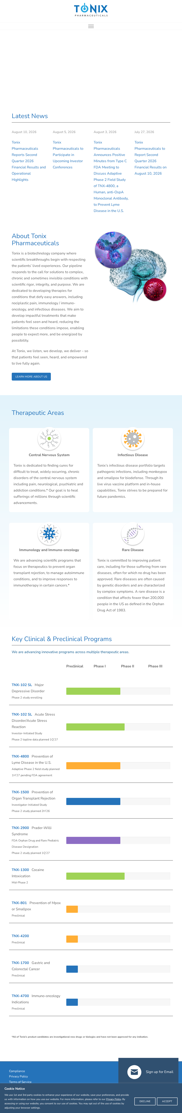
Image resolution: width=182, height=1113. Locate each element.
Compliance (17, 1071)
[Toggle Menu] (91, 26)
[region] (91, 1098)
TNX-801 (19, 903)
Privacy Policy (113, 1099)
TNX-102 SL (22, 684)
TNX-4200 (20, 936)
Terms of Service (20, 1082)
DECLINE (145, 1101)
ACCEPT (167, 1101)
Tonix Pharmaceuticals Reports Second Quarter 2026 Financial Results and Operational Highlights (29, 161)
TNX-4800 (20, 756)
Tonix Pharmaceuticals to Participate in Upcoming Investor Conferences (68, 155)
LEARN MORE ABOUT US (31, 376)
